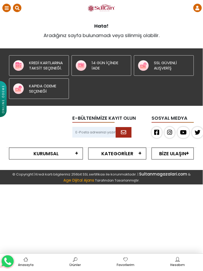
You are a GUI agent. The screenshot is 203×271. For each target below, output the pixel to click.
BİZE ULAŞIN (172, 153)
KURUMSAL (46, 153)
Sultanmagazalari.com (163, 174)
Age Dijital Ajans (78, 180)
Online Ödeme (3, 99)
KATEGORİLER (117, 153)
